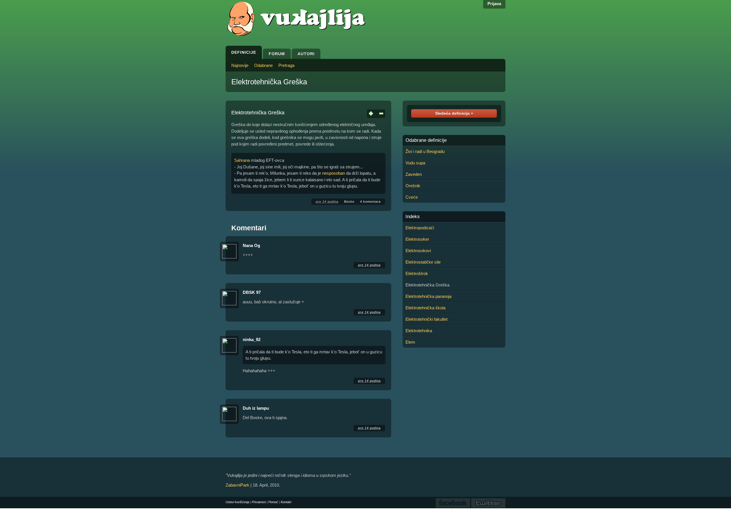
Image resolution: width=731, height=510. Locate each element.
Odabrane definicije (426, 140)
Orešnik (412, 185)
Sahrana (242, 160)
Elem (410, 342)
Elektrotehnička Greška (269, 81)
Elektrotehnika (418, 330)
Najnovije (239, 65)
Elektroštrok (416, 273)
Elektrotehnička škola (425, 307)
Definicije (243, 52)
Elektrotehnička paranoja (428, 296)
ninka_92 (251, 339)
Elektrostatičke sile (423, 262)
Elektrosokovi (418, 250)
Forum (277, 53)
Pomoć (273, 502)
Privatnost (259, 502)
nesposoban (333, 173)
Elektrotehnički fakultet (426, 319)
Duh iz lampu (256, 408)
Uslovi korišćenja (237, 502)
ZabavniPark (237, 485)
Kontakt (286, 502)
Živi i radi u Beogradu (425, 151)
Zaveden (413, 174)
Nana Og (251, 245)
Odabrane (263, 65)
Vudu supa (415, 162)
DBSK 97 (252, 292)
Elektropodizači (419, 227)
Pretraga (286, 65)
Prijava (494, 3)
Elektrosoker (417, 239)
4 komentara (370, 201)
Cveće (411, 197)
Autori (306, 53)
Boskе (349, 201)
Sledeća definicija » (454, 113)
